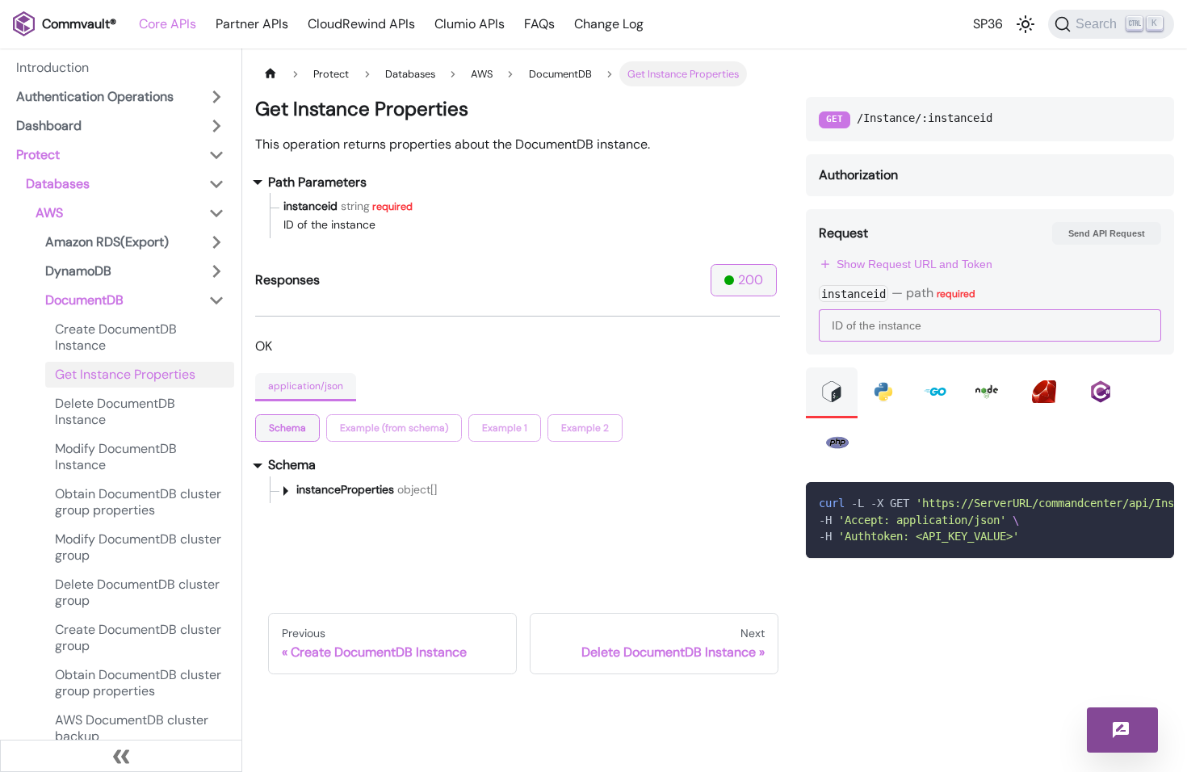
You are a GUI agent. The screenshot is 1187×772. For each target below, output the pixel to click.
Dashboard (49, 125)
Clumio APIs (469, 23)
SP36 (988, 23)
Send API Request (1106, 233)
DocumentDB (84, 300)
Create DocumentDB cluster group (138, 637)
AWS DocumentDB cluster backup (131, 728)
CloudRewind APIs (361, 23)
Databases (58, 183)
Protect (38, 154)
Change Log (609, 23)
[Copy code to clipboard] (1154, 502)
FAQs (539, 23)
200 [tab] (750, 279)
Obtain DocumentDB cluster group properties (138, 501)
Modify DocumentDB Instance (116, 456)
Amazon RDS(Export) (107, 241)
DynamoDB (78, 270)
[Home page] (270, 73)
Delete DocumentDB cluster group (137, 592)
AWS (49, 212)
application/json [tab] (305, 386)
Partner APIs (252, 23)
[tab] (287, 428)
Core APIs (167, 23)
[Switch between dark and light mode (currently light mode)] (1025, 24)
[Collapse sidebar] (121, 756)
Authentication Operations (95, 96)
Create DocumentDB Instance (116, 337)
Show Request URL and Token (914, 264)
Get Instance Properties (125, 374)
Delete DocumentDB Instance (115, 411)
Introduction (52, 67)
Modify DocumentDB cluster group (138, 547)
